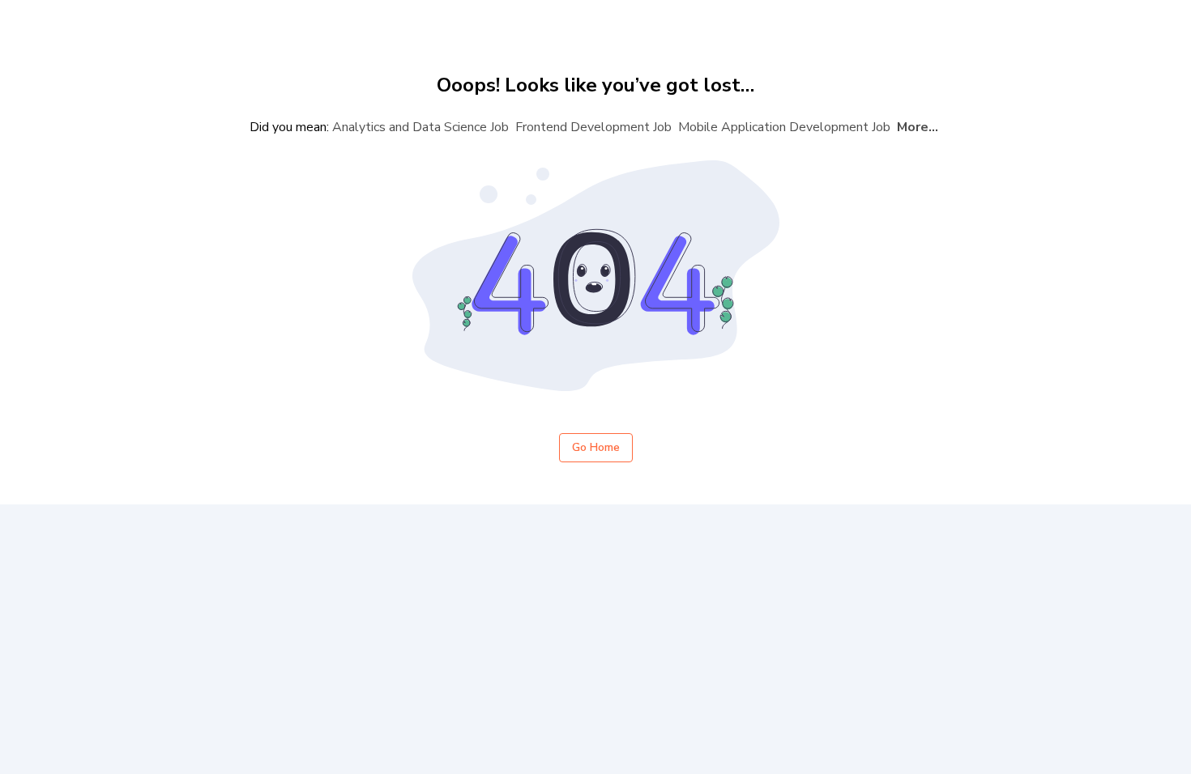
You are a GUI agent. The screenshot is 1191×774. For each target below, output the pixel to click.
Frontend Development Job (593, 127)
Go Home (596, 447)
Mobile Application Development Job (784, 127)
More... (917, 127)
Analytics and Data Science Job (420, 127)
